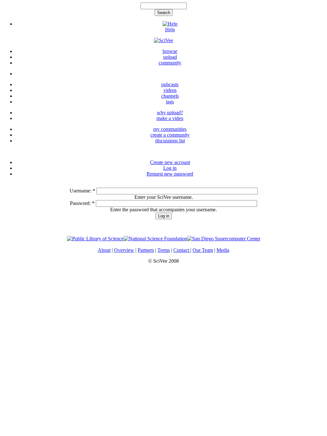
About (104, 250)
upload (170, 57)
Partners (146, 250)
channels (170, 96)
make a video (169, 118)
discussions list (170, 140)
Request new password (170, 174)
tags (170, 101)
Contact (181, 250)
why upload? (170, 112)
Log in (170, 168)
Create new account (170, 162)
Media (223, 250)
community (170, 62)
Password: (82, 203)
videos (170, 90)
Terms (163, 250)
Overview (124, 250)
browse (170, 51)
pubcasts (170, 84)
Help (170, 29)
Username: (82, 190)
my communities (169, 129)
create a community (170, 135)
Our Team (203, 250)
